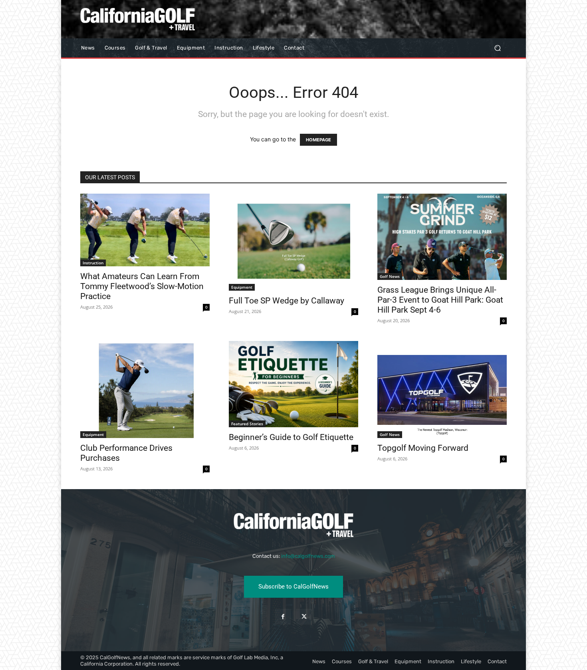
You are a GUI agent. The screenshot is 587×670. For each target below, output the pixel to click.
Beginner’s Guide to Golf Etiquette (291, 437)
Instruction (93, 263)
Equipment (241, 287)
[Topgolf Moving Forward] (442, 389)
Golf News (390, 276)
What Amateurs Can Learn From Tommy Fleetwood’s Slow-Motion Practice (142, 286)
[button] (497, 48)
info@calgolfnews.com (308, 556)
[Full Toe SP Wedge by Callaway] (293, 242)
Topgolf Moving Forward (422, 448)
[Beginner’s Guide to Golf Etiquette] (293, 384)
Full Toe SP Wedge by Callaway (286, 300)
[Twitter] (304, 616)
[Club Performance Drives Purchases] (145, 389)
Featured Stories (247, 423)
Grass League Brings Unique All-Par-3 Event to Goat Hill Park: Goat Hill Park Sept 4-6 (440, 300)
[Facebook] (283, 616)
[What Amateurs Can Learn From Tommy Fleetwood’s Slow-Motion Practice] (145, 230)
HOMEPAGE (318, 140)
